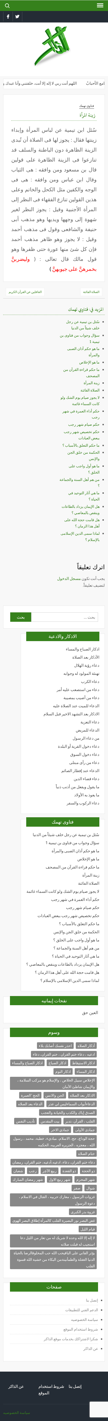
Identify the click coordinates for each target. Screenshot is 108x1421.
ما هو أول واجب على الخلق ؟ (76, 940)
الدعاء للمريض (87, 730)
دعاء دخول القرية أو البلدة (78, 746)
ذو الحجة (88, 1171)
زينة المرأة (92, 383)
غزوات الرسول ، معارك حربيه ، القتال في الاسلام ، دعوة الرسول (57, 1199)
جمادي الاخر (60, 1129)
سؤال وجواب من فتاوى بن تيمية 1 (72, 843)
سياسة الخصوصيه (84, 1319)
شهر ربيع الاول (60, 1179)
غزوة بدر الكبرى (83, 1212)
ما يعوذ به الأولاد (86, 795)
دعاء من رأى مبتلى (84, 762)
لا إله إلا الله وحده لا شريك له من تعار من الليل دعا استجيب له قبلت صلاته (57, 1240)
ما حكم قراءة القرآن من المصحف (72, 867)
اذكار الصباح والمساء (82, 649)
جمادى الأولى (85, 1129)
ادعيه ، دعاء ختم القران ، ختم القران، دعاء (64, 1054)
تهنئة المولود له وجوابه (81, 673)
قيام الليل (87, 1229)
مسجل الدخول (69, 578)
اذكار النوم (63, 1071)
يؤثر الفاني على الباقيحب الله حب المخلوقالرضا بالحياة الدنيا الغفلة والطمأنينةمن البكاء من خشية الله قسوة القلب (54, 1259)
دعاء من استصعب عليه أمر (78, 689)
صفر (76, 1188)
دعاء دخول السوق (84, 754)
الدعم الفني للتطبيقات (81, 1310)
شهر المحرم (85, 1179)
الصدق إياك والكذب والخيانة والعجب (68, 1112)
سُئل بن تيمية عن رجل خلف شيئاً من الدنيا (66, 834)
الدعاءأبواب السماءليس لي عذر (71, 1104)
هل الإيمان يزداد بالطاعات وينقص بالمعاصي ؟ (62, 964)
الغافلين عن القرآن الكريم (25, 292)
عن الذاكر (90, 1348)
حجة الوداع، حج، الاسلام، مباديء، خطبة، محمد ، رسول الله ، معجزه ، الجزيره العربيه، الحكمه (54, 1141)
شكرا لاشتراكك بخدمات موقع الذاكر (70, 1339)
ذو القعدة (69, 1171)
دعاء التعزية (89, 722)
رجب (33, 1171)
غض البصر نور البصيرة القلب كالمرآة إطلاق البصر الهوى (53, 1220)
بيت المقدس (50, 1121)
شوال (90, 1188)
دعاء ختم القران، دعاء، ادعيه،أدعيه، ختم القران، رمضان (53, 1162)
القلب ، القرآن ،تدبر (80, 1121)
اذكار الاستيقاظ (83, 1063)
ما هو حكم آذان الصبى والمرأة (75, 851)
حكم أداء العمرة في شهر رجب (75, 899)
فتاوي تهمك (86, 106)
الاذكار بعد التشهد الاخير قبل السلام (71, 714)
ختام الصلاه (86, 1153)
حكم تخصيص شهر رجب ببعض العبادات (68, 915)
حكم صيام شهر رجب (84, 424)
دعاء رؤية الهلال (86, 665)
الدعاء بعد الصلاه (30, 1104)
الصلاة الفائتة (91, 292)
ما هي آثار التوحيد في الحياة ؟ (75, 956)
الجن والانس (54, 1095)
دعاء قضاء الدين (86, 778)
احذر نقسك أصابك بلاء (55, 1045)
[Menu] (99, 5)
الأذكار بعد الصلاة (85, 657)
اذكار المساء (86, 1071)
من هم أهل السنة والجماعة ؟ (76, 948)
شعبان (18, 1171)
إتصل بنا (92, 1300)
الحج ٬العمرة (30, 1095)
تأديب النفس (25, 1121)
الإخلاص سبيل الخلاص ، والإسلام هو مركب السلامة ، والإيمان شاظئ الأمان (56, 1083)
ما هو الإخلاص (89, 362)
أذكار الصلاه (86, 1045)
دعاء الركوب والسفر (83, 803)
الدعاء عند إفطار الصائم (80, 770)
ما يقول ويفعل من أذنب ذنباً (77, 787)
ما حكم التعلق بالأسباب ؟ (81, 445)
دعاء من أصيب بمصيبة (81, 697)
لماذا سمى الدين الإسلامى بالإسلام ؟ (69, 980)
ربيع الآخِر (49, 1171)
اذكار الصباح (57, 1063)
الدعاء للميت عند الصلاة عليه (76, 706)
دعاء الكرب (90, 681)
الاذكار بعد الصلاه (82, 1095)
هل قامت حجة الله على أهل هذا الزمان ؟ (67, 972)
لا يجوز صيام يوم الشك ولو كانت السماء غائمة (62, 891)
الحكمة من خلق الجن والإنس (76, 932)
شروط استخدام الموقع (80, 1329)
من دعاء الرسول (86, 738)
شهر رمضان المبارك (28, 1179)
